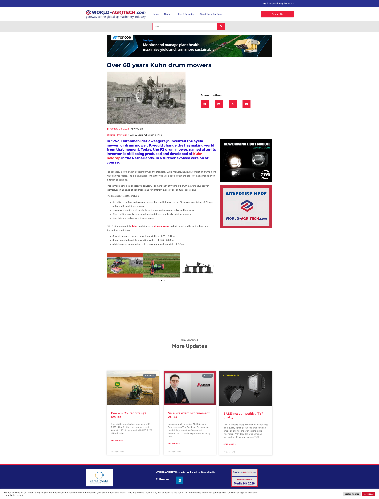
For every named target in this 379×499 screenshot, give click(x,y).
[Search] (221, 26)
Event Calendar (186, 14)
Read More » (117, 440)
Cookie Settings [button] (352, 494)
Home (155, 14)
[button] (205, 104)
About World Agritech (211, 14)
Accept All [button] (369, 494)
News (167, 14)
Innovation (122, 135)
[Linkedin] (179, 480)
